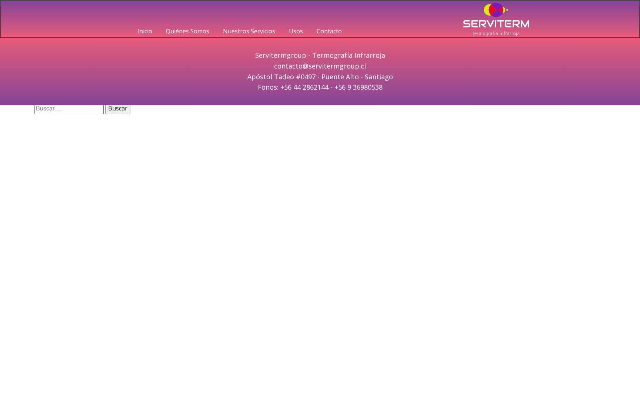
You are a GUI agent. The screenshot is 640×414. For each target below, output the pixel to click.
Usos (296, 31)
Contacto (329, 31)
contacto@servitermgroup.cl (320, 66)
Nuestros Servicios (249, 31)
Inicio (144, 31)
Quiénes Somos (187, 31)
